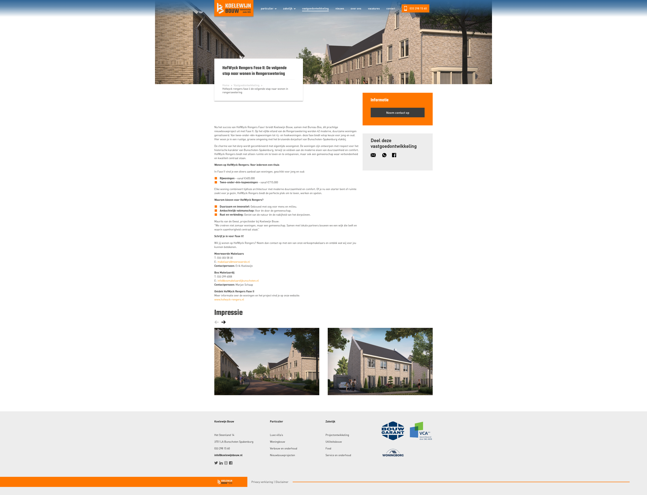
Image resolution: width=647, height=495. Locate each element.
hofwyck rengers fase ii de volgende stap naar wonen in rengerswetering (255, 90)
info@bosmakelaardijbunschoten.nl (238, 280)
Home (225, 85)
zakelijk (287, 8)
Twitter (216, 463)
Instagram (226, 463)
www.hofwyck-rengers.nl (229, 299)
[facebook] (396, 155)
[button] (275, 9)
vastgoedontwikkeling (315, 8)
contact (390, 8)
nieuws (339, 8)
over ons (356, 8)
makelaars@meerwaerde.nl (234, 261)
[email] (375, 155)
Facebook (231, 463)
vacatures (374, 8)
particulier (267, 8)
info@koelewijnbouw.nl (228, 455)
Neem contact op (397, 112)
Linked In (221, 463)
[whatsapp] (386, 155)
